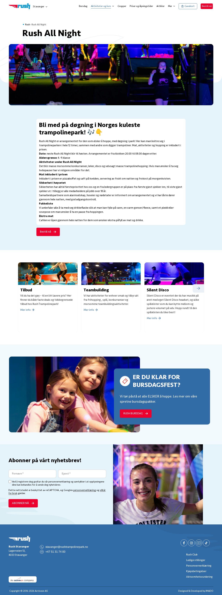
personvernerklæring (84, 490)
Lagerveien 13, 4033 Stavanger (19, 551)
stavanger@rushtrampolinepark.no (66, 546)
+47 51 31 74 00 (55, 551)
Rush (27, 24)
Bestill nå (207, 6)
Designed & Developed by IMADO (195, 590)
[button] (198, 288)
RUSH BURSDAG (133, 413)
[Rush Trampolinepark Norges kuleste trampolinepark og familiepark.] (19, 539)
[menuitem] (83, 6)
